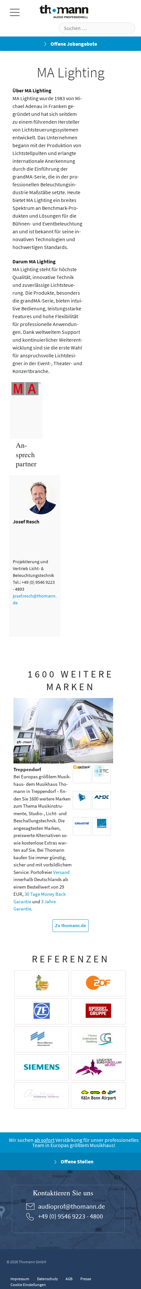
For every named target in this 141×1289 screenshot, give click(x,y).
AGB (69, 1278)
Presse (85, 1278)
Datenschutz (47, 1278)
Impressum (19, 1278)
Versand (61, 872)
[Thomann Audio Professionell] (63, 13)
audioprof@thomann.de (71, 1206)
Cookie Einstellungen (28, 1284)
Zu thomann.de (70, 925)
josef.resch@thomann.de (34, 599)
